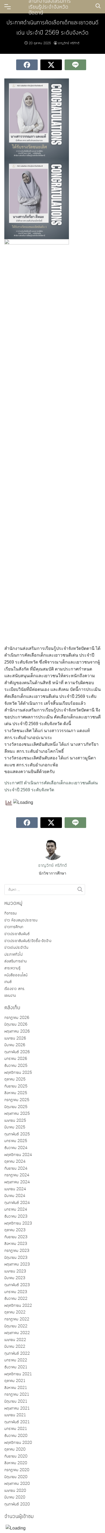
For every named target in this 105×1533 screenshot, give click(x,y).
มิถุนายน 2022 (15, 1326)
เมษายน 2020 (15, 1490)
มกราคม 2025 (15, 1141)
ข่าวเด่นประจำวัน (16, 947)
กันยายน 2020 (15, 1456)
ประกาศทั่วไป (13, 954)
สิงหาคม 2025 (15, 1093)
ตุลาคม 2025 (15, 1079)
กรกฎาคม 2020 (16, 1470)
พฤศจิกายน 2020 (18, 1442)
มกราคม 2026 (15, 1058)
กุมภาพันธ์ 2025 (17, 1134)
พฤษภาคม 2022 (17, 1333)
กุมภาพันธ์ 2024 (17, 1203)
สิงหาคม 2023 (15, 1243)
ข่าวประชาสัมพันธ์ (17, 934)
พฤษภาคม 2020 (17, 1483)
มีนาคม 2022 (14, 1346)
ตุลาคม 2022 (15, 1312)
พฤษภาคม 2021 (17, 1408)
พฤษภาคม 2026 (17, 1031)
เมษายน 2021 (15, 1415)
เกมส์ (8, 982)
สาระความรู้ (12, 968)
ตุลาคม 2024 (15, 1161)
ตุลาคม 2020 (15, 1449)
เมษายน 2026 (15, 1038)
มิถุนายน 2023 (15, 1257)
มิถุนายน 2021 (15, 1401)
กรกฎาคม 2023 (16, 1250)
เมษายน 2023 (15, 1271)
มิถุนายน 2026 (15, 1024)
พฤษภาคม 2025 (17, 1113)
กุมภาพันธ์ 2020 (17, 1504)
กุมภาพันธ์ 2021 (17, 1422)
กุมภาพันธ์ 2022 (17, 1353)
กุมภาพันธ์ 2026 (17, 1052)
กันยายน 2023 (15, 1237)
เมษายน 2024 (15, 1189)
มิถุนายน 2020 (15, 1477)
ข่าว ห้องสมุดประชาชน (20, 920)
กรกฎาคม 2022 (16, 1319)
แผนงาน (10, 995)
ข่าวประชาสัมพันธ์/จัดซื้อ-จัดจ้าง (27, 941)
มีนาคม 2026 (14, 1045)
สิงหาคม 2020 (15, 1463)
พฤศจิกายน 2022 (18, 1305)
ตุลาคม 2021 (15, 1381)
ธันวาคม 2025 (15, 1065)
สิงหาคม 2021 (15, 1388)
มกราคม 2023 (15, 1292)
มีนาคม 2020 (14, 1497)
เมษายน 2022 (15, 1340)
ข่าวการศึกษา (13, 927)
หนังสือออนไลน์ (15, 975)
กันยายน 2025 (15, 1086)
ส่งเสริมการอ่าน (15, 961)
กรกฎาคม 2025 (16, 1100)
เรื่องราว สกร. (14, 989)
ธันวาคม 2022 (15, 1298)
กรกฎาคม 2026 (16, 1017)
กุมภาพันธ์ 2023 (17, 1285)
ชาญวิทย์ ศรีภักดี (68, 43)
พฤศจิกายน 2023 (18, 1223)
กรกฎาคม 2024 (16, 1175)
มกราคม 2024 (15, 1209)
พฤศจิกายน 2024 (18, 1155)
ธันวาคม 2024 (15, 1148)
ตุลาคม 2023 (15, 1230)
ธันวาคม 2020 (15, 1435)
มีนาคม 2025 (14, 1127)
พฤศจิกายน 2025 (18, 1072)
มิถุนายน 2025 (15, 1107)
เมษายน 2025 (15, 1120)
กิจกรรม (10, 913)
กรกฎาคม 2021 (16, 1394)
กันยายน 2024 (15, 1168)
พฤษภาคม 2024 (17, 1182)
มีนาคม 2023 (14, 1278)
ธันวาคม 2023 (15, 1216)
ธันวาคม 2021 (15, 1367)
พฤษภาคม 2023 (17, 1264)
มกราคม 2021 (15, 1429)
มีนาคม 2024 (14, 1196)
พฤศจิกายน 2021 (18, 1374)
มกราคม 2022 (15, 1360)
